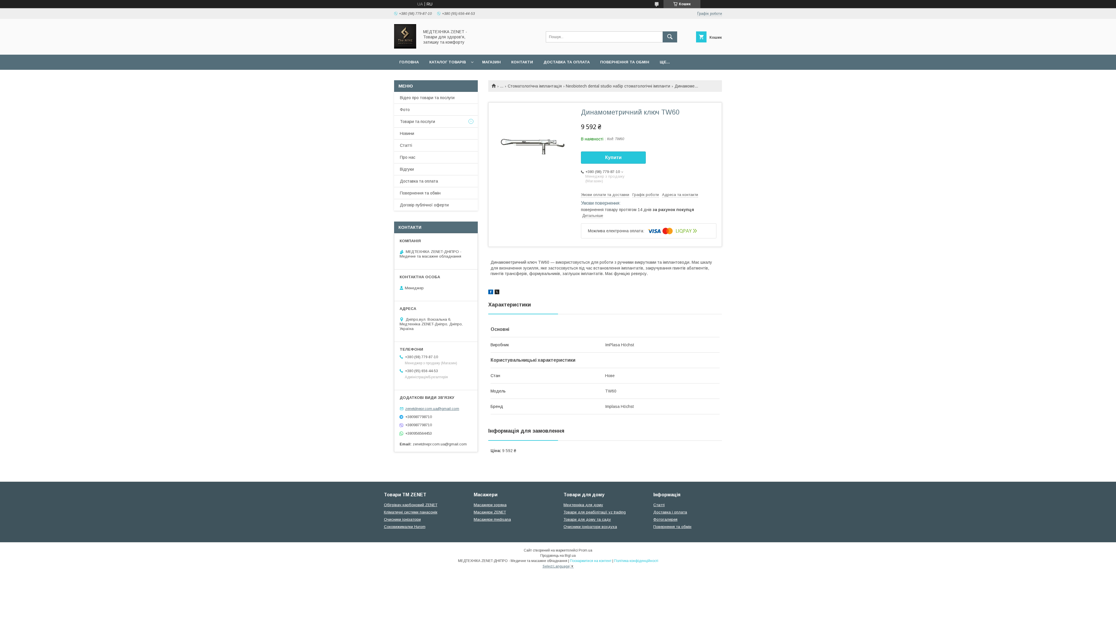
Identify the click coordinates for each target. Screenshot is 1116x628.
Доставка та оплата (566, 62)
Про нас (407, 157)
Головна (409, 62)
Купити (613, 157)
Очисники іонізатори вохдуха (590, 526)
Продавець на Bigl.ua (558, 556)
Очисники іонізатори (402, 519)
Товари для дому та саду (587, 519)
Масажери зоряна (490, 505)
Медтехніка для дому (583, 505)
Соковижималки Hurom (404, 526)
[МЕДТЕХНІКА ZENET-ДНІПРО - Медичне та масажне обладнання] (405, 47)
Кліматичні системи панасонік (410, 512)
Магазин (491, 62)
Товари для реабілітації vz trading (595, 512)
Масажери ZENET (490, 512)
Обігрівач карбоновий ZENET (410, 505)
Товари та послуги (417, 121)
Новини (407, 133)
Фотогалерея (665, 519)
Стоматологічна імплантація (535, 86)
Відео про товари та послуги (427, 97)
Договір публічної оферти (424, 205)
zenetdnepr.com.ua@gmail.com (432, 408)
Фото (405, 109)
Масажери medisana (492, 519)
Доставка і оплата (670, 512)
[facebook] (490, 292)
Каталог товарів (447, 62)
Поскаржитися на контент (590, 561)
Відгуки (407, 169)
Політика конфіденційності (636, 561)
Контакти (522, 62)
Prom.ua (585, 550)
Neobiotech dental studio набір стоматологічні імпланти (618, 86)
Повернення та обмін (624, 62)
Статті (406, 145)
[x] (497, 292)
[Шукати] (670, 36)
